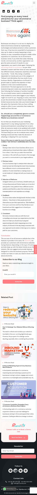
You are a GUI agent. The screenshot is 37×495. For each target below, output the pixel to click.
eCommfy (27, 241)
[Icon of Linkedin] (26, 471)
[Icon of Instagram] (10, 471)
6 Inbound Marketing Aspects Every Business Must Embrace (17, 366)
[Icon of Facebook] (21, 471)
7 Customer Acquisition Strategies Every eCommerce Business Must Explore (15, 405)
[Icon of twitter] (15, 471)
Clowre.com (31, 489)
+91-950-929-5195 (26, 482)
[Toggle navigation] (34, 3)
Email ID (5, 270)
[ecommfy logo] (18, 425)
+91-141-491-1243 (13, 482)
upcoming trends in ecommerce (12, 67)
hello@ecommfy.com (20, 483)
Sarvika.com (23, 489)
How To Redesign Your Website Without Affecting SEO (18, 328)
